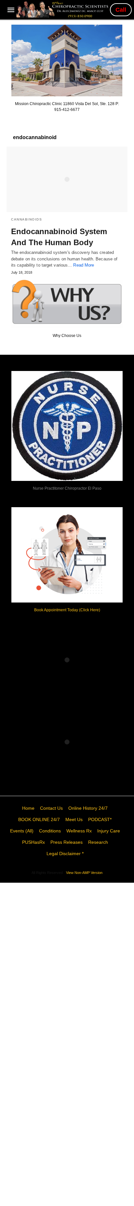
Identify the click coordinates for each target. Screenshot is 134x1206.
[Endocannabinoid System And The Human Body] (67, 179)
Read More (83, 265)
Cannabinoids (26, 219)
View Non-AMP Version (84, 873)
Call (120, 9)
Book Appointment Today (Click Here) (67, 610)
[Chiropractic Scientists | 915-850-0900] (63, 9)
